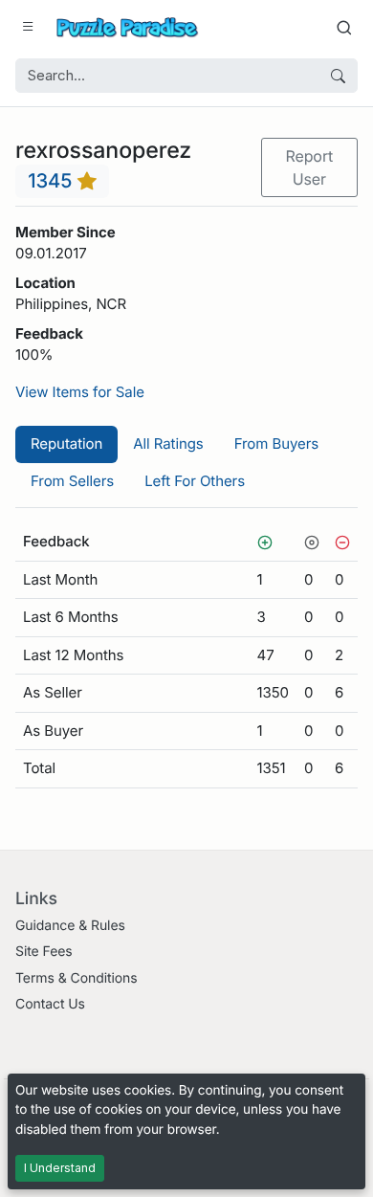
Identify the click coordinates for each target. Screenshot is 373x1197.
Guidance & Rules (70, 926)
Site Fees (44, 951)
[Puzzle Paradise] (127, 27)
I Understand (60, 1168)
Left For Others (194, 481)
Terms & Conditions (76, 978)
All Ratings (168, 443)
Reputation (66, 443)
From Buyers (276, 443)
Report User (309, 167)
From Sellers (72, 481)
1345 (52, 180)
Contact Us (50, 1004)
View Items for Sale (79, 392)
